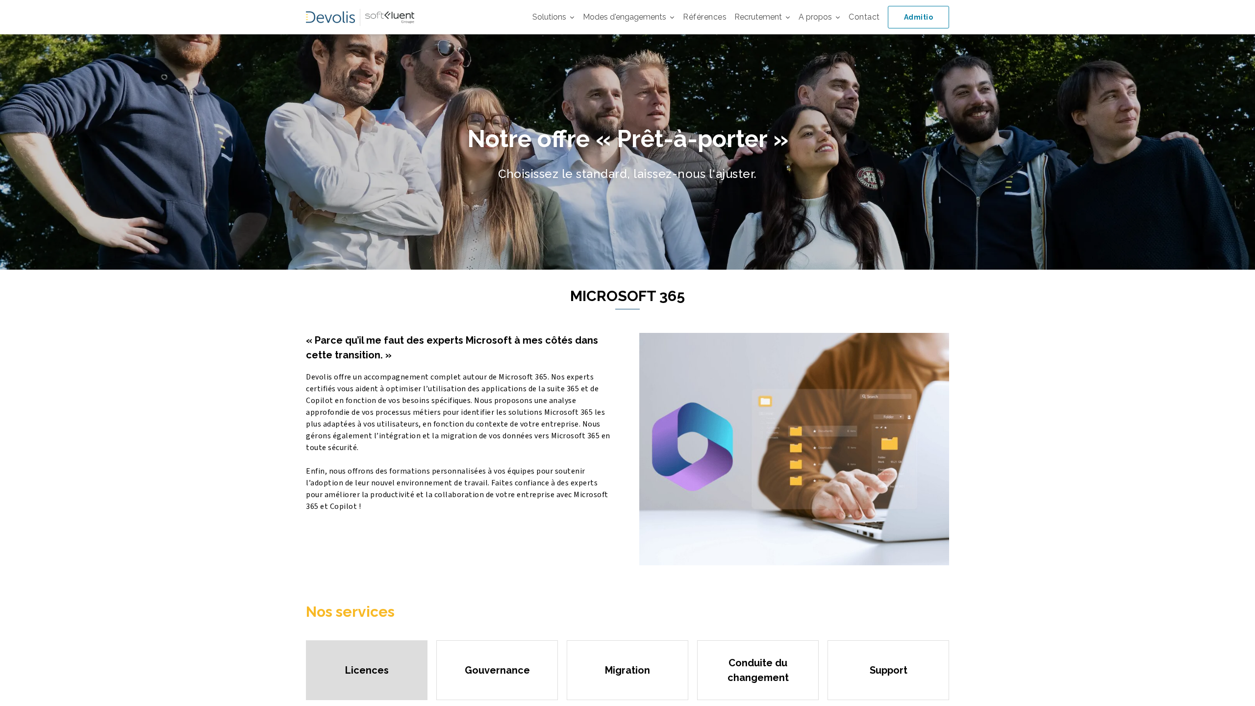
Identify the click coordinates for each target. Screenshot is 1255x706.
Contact (864, 17)
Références (705, 17)
